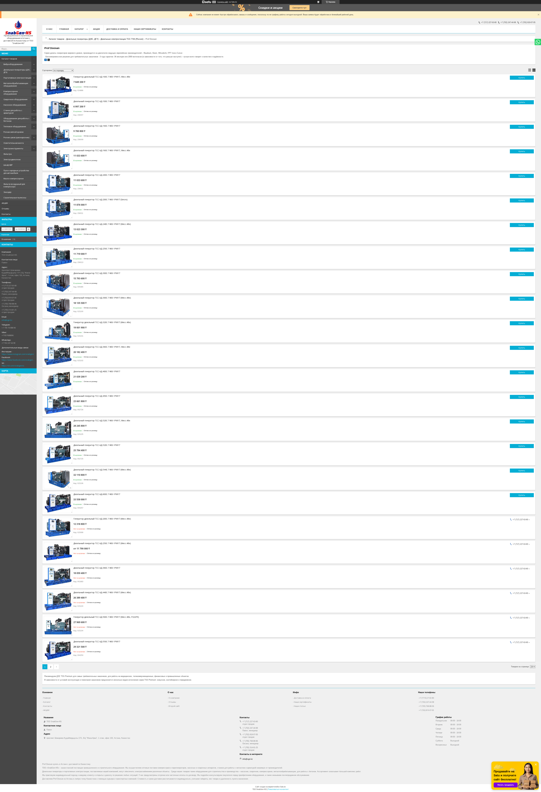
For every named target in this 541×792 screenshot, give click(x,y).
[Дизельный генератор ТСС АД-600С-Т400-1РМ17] (58, 503)
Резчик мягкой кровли (14, 132)
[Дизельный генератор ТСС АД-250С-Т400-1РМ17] (58, 258)
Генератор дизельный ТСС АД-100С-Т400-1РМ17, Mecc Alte (101, 76)
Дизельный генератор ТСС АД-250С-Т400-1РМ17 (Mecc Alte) (102, 543)
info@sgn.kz (7, 320)
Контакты (6, 214)
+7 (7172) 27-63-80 (426, 698)
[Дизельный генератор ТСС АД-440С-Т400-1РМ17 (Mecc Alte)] (58, 601)
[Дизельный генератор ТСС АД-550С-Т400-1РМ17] (58, 650)
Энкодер (7, 192)
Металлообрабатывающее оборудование (16, 84)
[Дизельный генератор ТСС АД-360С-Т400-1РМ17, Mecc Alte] (58, 356)
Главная (64, 29)
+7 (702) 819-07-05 (426, 710)
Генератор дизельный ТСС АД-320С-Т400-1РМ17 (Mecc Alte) (102, 322)
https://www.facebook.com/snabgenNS (18, 360)
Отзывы (5, 208)
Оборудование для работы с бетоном (16, 119)
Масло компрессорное (14, 178)
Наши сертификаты (145, 29)
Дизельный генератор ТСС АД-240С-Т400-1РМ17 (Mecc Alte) (102, 224)
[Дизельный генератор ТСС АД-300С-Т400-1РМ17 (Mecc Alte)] (58, 307)
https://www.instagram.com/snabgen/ (18, 354)
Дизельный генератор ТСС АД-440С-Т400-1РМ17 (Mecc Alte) (102, 592)
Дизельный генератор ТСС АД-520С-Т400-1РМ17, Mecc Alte (101, 420)
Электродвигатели (12, 159)
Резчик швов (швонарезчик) (16, 137)
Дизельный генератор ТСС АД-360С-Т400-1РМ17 (96, 567)
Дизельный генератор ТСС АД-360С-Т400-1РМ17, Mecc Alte (101, 346)
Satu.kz (283, 787)
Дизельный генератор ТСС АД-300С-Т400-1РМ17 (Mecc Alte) (102, 297)
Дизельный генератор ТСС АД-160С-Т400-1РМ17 (96, 125)
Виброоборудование (13, 64)
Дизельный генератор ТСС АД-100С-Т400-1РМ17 (96, 101)
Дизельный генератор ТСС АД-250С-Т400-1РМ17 (96, 248)
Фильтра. (8, 154)
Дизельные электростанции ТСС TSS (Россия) (122, 39)
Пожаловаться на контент (278, 789)
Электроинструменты (13, 148)
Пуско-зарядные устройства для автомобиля (16, 171)
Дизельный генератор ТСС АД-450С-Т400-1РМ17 (96, 396)
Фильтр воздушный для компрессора (14, 185)
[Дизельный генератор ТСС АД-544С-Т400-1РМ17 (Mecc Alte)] (58, 479)
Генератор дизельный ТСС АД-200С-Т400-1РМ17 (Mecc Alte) (102, 518)
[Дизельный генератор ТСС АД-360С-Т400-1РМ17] (58, 577)
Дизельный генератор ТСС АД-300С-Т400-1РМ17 (96, 273)
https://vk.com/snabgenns (13, 365)
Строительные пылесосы (15, 197)
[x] (48, 60)
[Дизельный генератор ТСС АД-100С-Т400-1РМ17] (58, 110)
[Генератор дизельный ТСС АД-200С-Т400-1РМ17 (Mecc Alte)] (58, 528)
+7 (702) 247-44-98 (426, 702)
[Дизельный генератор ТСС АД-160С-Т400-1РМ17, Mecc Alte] (58, 159)
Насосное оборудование (15, 105)
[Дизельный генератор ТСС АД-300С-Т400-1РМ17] (58, 282)
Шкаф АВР (8, 165)
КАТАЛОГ (79, 29)
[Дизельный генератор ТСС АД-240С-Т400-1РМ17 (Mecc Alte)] (58, 233)
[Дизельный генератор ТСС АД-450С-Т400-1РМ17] (58, 405)
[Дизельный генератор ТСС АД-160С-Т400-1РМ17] (58, 135)
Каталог (46, 702)
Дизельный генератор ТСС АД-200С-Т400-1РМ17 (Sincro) (100, 199)
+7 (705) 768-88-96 (426, 706)
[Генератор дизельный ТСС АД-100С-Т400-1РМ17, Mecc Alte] (58, 86)
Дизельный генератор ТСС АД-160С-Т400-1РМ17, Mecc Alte (101, 150)
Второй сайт (174, 706)
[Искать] (34, 49)
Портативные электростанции (17, 77)
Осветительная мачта (14, 143)
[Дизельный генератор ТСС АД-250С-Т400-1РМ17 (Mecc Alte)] (58, 552)
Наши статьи (300, 706)
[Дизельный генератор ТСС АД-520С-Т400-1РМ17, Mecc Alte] (58, 429)
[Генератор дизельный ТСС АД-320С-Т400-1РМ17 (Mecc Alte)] (58, 331)
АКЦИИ (5, 203)
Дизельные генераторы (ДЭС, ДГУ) (17, 71)
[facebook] (45, 60)
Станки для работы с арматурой (13, 111)
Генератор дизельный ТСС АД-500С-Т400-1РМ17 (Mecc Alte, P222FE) (106, 617)
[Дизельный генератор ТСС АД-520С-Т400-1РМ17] (58, 454)
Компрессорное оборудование (11, 92)
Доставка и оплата (117, 29)
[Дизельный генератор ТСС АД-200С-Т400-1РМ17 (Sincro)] (58, 208)
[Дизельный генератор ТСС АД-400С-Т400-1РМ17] (58, 380)
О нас (49, 29)
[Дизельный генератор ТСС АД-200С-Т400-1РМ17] (58, 184)
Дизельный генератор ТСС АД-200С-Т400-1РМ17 (96, 175)
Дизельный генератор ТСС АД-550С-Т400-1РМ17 (96, 641)
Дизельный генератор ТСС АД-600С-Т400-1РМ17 (96, 494)
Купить (522, 77)
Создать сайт (222, 2)
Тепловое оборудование (15, 126)
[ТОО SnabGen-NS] (18, 27)
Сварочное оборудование (15, 99)
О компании (174, 698)
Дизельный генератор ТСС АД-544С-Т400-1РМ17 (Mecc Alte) (102, 469)
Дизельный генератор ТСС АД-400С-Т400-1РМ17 (96, 371)
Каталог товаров (9, 58)
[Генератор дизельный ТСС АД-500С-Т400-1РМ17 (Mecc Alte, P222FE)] (58, 626)
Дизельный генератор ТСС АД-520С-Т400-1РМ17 (96, 445)
